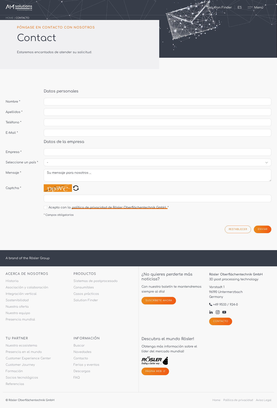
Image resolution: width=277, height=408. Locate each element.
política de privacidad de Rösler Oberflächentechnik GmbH (119, 207)
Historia (12, 281)
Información (86, 338)
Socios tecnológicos (22, 377)
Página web (154, 371)
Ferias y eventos (86, 365)
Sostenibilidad (17, 300)
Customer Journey (20, 365)
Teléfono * (13, 122)
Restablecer (238, 229)
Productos (84, 274)
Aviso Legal (263, 400)
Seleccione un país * (22, 162)
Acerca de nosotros (27, 274)
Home (9, 18)
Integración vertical (21, 294)
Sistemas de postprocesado (95, 281)
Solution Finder (219, 7)
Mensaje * (13, 172)
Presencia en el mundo (24, 352)
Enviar (262, 229)
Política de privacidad (238, 400)
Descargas (81, 371)
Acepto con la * (109, 207)
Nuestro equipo (18, 313)
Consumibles (83, 287)
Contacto (220, 321)
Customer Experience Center (28, 358)
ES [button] (240, 7)
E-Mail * (12, 132)
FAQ (76, 377)
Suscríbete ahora (158, 300)
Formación (14, 371)
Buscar (79, 345)
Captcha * (13, 188)
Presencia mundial (20, 319)
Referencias (15, 384)
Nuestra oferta (17, 306)
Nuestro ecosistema (21, 345)
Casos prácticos (86, 294)
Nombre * (13, 101)
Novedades (82, 352)
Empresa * (13, 152)
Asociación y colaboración (27, 287)
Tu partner (17, 338)
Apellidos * (14, 112)
